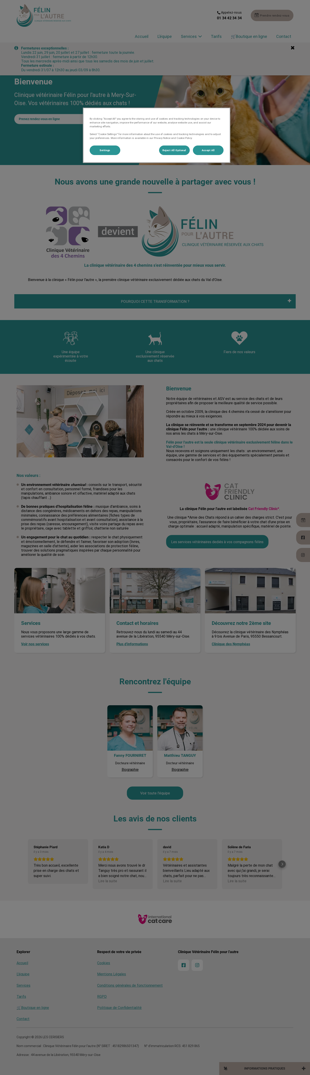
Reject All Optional (174, 150)
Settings (105, 150)
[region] (156, 135)
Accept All (208, 150)
